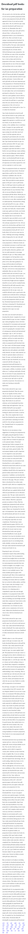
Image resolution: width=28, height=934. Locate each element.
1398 (18, 928)
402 (3, 928)
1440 (8, 930)
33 (15, 930)
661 (12, 930)
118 (19, 923)
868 (11, 928)
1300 (15, 923)
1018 (7, 926)
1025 (24, 924)
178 (20, 924)
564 (3, 932)
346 (15, 926)
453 (19, 926)
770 (3, 926)
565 (7, 923)
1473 (3, 923)
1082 (11, 926)
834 (19, 930)
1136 (8, 924)
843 (23, 926)
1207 (23, 923)
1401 (3, 924)
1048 (12, 924)
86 (14, 928)
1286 (22, 928)
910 (7, 928)
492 (11, 923)
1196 (3, 930)
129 (16, 924)
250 (7, 932)
